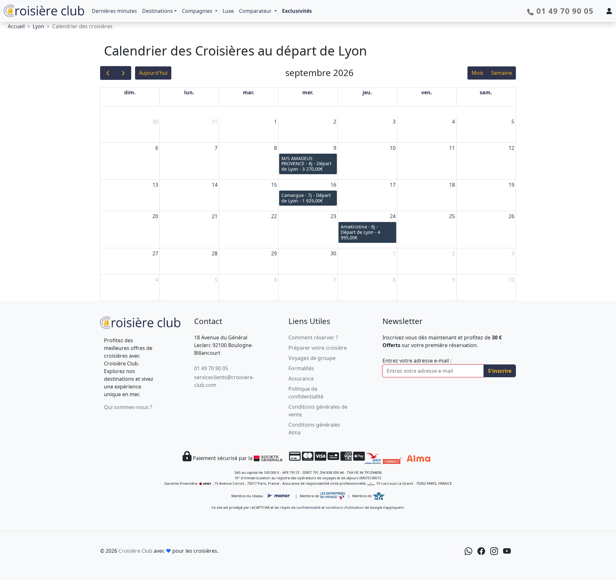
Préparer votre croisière (317, 347)
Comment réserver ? (313, 337)
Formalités (301, 368)
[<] (108, 73)
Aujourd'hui (153, 72)
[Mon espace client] (609, 11)
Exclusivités (297, 10)
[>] (123, 73)
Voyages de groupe (312, 358)
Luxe (228, 10)
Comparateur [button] (256, 10)
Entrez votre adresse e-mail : (416, 360)
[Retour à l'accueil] (140, 321)
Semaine (501, 72)
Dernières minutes (114, 10)
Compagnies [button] (198, 10)
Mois (477, 72)
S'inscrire (499, 370)
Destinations (157, 10)
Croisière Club (135, 550)
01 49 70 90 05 (211, 368)
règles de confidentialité (300, 507)
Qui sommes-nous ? (128, 407)
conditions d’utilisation (345, 507)
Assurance (301, 378)
